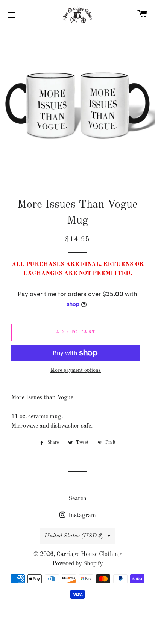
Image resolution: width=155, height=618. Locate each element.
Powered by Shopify (77, 564)
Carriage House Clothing (89, 554)
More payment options (75, 370)
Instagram (81, 516)
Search (77, 499)
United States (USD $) (74, 536)
